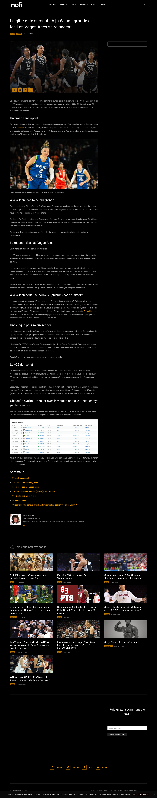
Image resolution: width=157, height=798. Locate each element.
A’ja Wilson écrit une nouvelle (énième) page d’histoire (33, 491)
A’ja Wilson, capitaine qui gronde (25, 482)
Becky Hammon (90, 311)
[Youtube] (98, 767)
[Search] (144, 44)
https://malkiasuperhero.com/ (32, 519)
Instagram (75, 767)
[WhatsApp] (30, 90)
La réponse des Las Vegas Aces (25, 487)
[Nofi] (23, 4)
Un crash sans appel (20, 478)
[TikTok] (84, 767)
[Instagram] (145, 4)
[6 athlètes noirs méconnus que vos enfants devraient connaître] (31, 562)
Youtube (104, 767)
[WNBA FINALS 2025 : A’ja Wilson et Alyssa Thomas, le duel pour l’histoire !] (31, 664)
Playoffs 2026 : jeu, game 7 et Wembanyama (72, 577)
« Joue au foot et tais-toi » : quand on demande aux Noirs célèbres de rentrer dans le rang (30, 610)
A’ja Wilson (19, 127)
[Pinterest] (25, 90)
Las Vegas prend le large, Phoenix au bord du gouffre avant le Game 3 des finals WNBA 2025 (76, 645)
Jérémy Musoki (28, 515)
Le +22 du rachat (19, 500)
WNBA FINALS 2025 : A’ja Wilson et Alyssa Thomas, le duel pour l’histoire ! (30, 679)
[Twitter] (20, 90)
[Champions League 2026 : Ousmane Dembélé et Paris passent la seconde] (125, 562)
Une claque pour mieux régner (24, 496)
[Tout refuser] (154, 794)
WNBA (19, 34)
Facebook (59, 767)
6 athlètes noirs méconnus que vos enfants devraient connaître (28, 577)
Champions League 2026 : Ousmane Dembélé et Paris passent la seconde (123, 577)
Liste (12, 582)
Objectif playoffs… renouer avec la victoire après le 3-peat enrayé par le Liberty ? (44, 505)
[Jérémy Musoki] (15, 520)
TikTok (90, 767)
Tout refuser (143, 794)
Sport (13, 34)
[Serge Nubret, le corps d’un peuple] (125, 629)
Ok (134, 794)
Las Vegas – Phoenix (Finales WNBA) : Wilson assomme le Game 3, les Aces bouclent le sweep (30, 645)
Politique (14, 617)
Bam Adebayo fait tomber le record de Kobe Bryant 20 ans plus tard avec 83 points (77, 610)
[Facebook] (140, 4)
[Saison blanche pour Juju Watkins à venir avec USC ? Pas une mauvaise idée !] (125, 594)
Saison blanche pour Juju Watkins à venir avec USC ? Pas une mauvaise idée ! (125, 609)
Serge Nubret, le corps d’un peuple (122, 642)
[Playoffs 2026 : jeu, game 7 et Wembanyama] (78, 562)
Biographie (108, 646)
